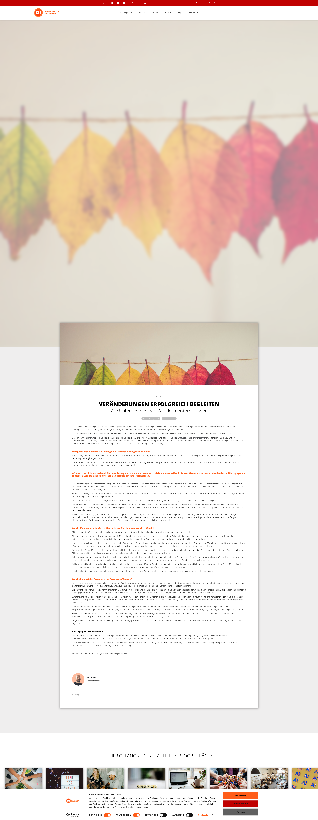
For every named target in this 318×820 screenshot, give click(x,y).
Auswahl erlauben (240, 804)
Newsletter (199, 3)
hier (125, 653)
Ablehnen (241, 812)
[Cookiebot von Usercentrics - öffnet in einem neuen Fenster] (73, 815)
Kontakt (212, 3)
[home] (46, 12)
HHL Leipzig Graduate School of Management (186, 437)
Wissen (155, 12)
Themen (141, 12)
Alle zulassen (240, 796)
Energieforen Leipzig (121, 437)
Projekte (167, 12)
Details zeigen (204, 815)
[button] (125, 12)
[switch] (136, 815)
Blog (179, 12)
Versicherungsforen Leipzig (95, 437)
